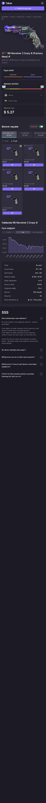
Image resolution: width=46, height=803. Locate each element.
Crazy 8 (29, 17)
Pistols (12, 17)
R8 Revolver (20, 17)
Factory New (37, 17)
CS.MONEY (5, 17)
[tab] (9, 232)
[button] (23, 95)
